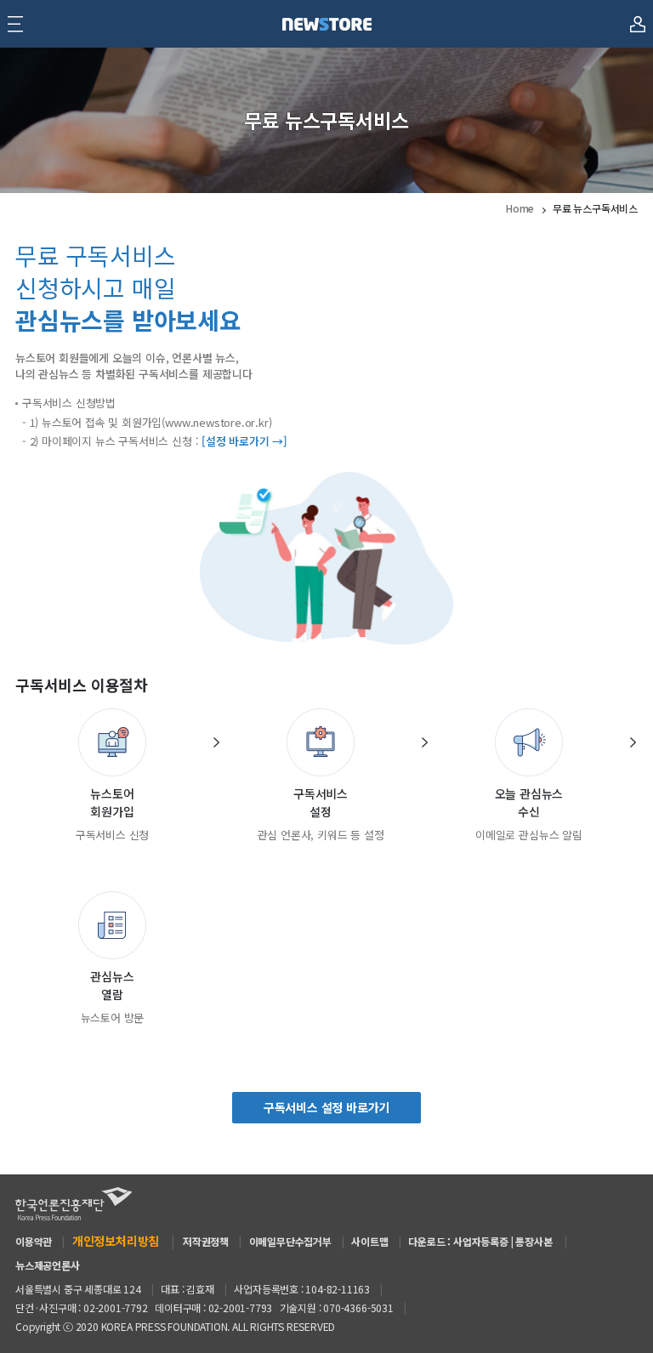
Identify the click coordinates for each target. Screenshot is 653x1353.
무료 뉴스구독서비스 (595, 208)
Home (520, 208)
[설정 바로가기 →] (244, 441)
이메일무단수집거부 (290, 1241)
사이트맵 (369, 1241)
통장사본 (533, 1241)
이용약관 (33, 1241)
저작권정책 (206, 1241)
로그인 (637, 16)
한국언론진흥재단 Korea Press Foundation (74, 1203)
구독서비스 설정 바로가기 (326, 1107)
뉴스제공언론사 (47, 1265)
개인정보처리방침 (115, 1240)
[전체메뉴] (15, 24)
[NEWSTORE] (326, 24)
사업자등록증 (480, 1241)
